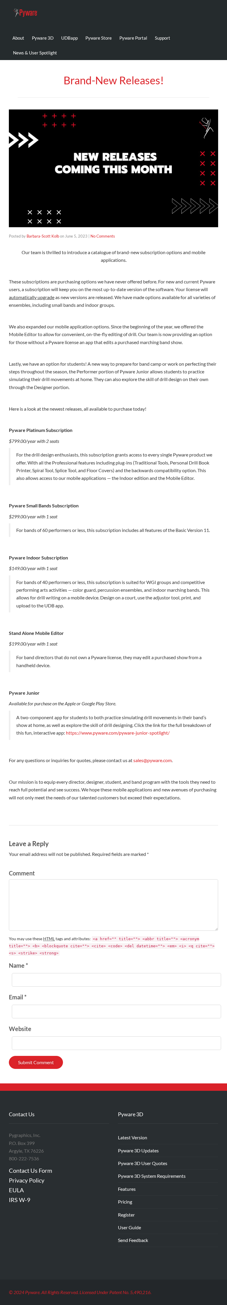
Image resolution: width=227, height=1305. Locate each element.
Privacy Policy (26, 1180)
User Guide (129, 1227)
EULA (16, 1189)
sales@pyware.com (152, 760)
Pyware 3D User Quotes (142, 1163)
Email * (18, 997)
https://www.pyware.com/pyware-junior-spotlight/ (118, 732)
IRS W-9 (19, 1199)
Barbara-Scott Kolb (43, 236)
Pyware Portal (133, 38)
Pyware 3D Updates (138, 1150)
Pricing (125, 1201)
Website (20, 1028)
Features (127, 1189)
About (18, 38)
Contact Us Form (30, 1170)
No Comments (102, 236)
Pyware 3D (42, 38)
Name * (18, 965)
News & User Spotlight (35, 52)
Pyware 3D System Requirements (152, 1176)
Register (126, 1214)
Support (162, 38)
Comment (22, 873)
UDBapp (69, 38)
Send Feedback (133, 1240)
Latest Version (132, 1137)
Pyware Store (98, 38)
